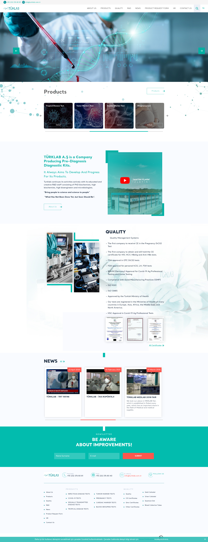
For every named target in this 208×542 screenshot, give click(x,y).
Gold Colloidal (150, 492)
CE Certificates (131, 498)
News (138, 8)
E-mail (127, 474)
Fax (97, 474)
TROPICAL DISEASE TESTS (78, 509)
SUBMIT (138, 456)
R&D (129, 8)
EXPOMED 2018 (135, 397)
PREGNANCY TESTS (103, 498)
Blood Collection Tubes (153, 505)
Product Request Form (157, 8)
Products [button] (106, 8)
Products (49, 496)
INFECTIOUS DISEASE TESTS (79, 494)
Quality (119, 8)
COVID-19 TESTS (74, 498)
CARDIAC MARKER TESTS (106, 502)
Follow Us (158, 474)
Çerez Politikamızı (146, 539)
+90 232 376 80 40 (104, 476)
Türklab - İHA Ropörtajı (60, 397)
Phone (70, 474)
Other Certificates (132, 507)
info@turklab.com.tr (33, 2)
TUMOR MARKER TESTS (105, 494)
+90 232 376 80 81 (14, 2)
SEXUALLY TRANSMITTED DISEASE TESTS (78, 503)
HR (174, 8)
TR (203, 8)
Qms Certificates (132, 502)
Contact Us (186, 8)
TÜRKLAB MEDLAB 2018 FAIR (101, 397)
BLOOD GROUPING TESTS (106, 507)
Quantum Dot (150, 501)
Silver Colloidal (150, 496)
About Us (91, 8)
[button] (16, 51)
